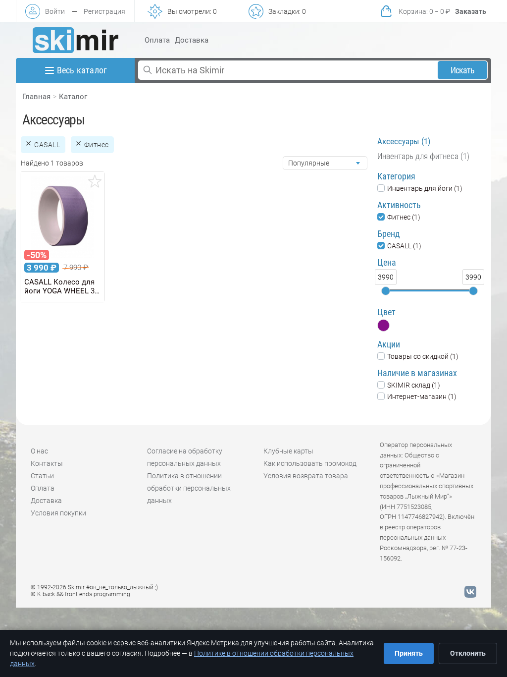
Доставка (191, 40)
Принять (409, 653)
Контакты (47, 463)
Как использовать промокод (309, 463)
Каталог (73, 96)
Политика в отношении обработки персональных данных (189, 488)
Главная (36, 96)
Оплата (157, 40)
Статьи (42, 476)
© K (80, 594)
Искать (463, 70)
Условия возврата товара (305, 476)
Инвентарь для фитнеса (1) (423, 156)
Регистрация (104, 11)
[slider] (385, 290)
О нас (39, 451)
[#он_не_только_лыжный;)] (75, 40)
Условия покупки (58, 513)
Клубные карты (288, 451)
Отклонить (468, 653)
